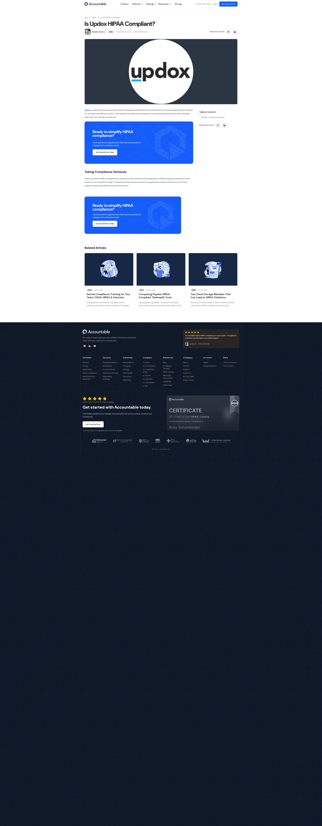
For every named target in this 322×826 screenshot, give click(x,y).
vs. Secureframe (149, 366)
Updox (87, 110)
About (185, 362)
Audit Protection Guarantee (89, 377)
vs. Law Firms (148, 379)
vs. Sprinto (147, 375)
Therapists (127, 366)
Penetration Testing (110, 373)
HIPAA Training (168, 372)
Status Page (167, 385)
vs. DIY (145, 386)
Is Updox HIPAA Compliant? (110, 17)
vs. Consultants (148, 382)
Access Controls (109, 369)
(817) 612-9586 (204, 4)
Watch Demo (87, 369)
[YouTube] (95, 346)
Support (186, 369)
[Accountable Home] (95, 4)
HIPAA (94, 17)
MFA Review (107, 366)
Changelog (167, 381)
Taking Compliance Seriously (212, 117)
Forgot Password (209, 366)
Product (125, 4)
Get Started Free (93, 424)
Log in (214, 4)
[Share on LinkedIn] (234, 31)
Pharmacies (127, 376)
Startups (126, 369)
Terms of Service (229, 362)
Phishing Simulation (110, 362)
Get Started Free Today (105, 152)
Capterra (111, 402)
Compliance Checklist (167, 367)
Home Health (127, 373)
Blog (86, 17)
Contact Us (187, 373)
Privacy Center (188, 380)
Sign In (205, 362)
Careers (186, 366)
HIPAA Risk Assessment (167, 376)
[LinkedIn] (90, 346)
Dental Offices (128, 362)
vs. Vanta (146, 362)
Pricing (178, 4)
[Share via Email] (228, 31)
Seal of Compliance (90, 373)
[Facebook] (85, 346)
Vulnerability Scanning (107, 377)
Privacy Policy (228, 366)
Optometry (127, 380)
